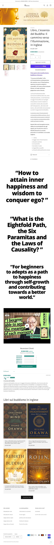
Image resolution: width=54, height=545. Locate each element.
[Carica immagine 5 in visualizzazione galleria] (6, 73)
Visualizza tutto (27, 497)
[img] (7, 375)
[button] (2, 5)
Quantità (32, 54)
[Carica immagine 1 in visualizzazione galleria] (6, 67)
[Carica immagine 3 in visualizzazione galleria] (18, 67)
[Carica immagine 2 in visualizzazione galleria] (12, 67)
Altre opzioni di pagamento (40, 69)
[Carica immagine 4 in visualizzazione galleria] (24, 67)
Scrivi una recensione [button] (27, 366)
